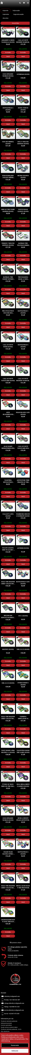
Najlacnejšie (16, 10)
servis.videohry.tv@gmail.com (14, 1010)
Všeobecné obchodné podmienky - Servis (11, 1029)
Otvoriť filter (15, 23)
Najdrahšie (6, 14)
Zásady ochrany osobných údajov (9, 1027)
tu (9, 1041)
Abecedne (5, 18)
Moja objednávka (5, 1031)
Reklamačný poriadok (6, 1023)
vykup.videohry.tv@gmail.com (14, 1003)
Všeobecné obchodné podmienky (9, 1021)
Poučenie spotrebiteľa (6, 1025)
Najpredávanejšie (18, 14)
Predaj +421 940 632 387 (12, 1000)
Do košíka (8, 52)
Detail (8, 56)
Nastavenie (15, 1045)
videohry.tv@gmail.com (12, 996)
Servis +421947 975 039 (11, 1014)
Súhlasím (15, 1051)
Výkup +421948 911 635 (12, 1007)
